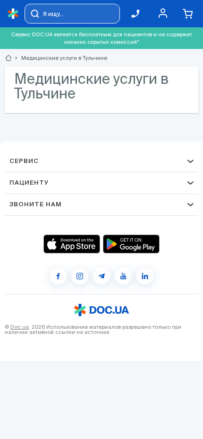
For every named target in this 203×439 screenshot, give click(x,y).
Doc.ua (19, 327)
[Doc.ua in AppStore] (71, 244)
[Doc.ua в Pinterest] (144, 276)
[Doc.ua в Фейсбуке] (58, 276)
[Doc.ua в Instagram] (79, 276)
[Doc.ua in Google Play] (131, 244)
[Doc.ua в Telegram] (101, 276)
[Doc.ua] (13, 13)
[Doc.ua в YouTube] (123, 276)
